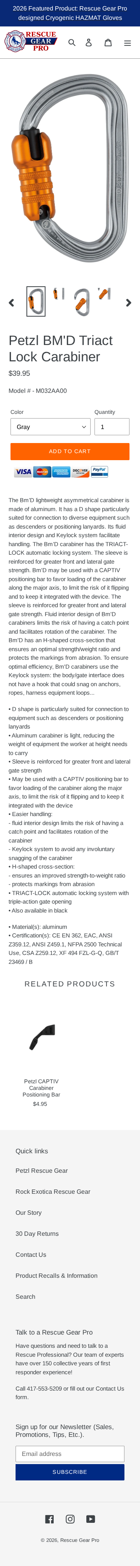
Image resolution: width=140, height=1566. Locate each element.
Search (25, 1296)
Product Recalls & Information (57, 1275)
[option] (35, 301)
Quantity (104, 412)
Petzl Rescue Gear (42, 1170)
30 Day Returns (37, 1233)
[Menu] (127, 42)
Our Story (29, 1212)
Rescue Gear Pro (79, 1540)
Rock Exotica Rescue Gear (53, 1191)
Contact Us (31, 1254)
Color (17, 412)
